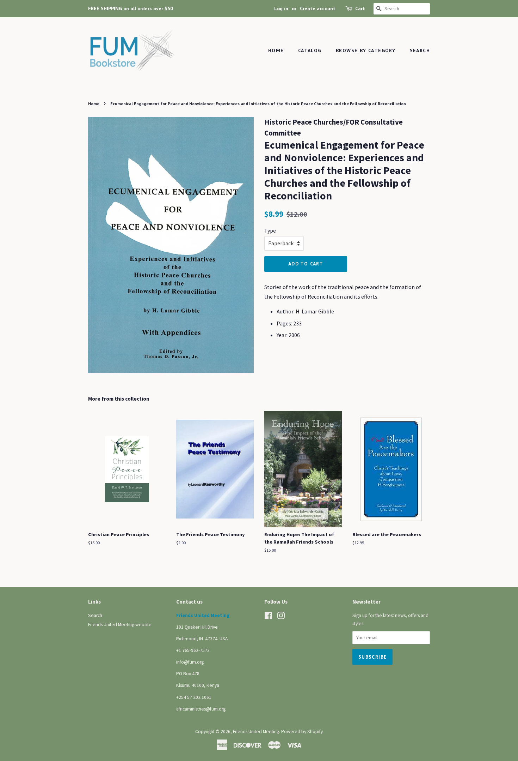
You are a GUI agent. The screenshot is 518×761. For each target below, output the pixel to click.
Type (270, 230)
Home (276, 50)
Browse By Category (365, 50)
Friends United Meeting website (120, 625)
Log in (281, 8)
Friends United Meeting (256, 732)
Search (420, 50)
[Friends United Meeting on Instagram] (281, 617)
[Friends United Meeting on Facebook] (268, 617)
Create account (317, 8)
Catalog (310, 50)
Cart (360, 8)
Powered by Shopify (302, 732)
